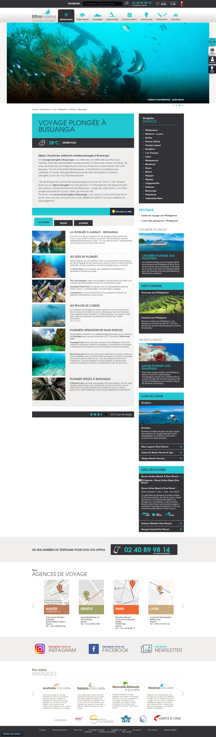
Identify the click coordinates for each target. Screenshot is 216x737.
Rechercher (74, 3)
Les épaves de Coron (85, 305)
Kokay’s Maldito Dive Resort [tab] (156, 523)
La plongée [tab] (43, 222)
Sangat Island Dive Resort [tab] (155, 529)
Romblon (150, 149)
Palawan (149, 187)
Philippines (151, 130)
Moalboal (150, 164)
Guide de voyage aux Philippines (159, 215)
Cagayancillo (152, 183)
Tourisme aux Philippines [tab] (155, 292)
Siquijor (149, 175)
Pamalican (150, 194)
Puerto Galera (152, 141)
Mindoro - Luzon (154, 134)
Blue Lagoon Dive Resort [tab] (154, 446)
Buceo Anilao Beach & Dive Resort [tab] (160, 476)
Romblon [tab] (146, 402)
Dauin (148, 168)
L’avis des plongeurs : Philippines (159, 220)
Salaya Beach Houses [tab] (153, 458)
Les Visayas (151, 153)
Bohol (148, 172)
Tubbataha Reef (153, 198)
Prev (33, 606)
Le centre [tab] (83, 223)
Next (183, 606)
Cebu (148, 156)
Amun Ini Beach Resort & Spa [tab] (157, 452)
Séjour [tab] (63, 223)
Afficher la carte (124, 211)
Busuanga (150, 190)
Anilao (148, 137)
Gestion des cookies (12, 734)
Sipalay (149, 179)
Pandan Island (153, 145)
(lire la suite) (75, 321)
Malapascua (151, 160)
